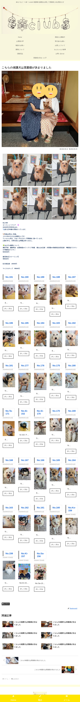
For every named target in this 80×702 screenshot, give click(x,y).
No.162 (25, 507)
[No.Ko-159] (71, 533)
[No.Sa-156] (40, 578)
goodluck (6, 604)
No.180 (72, 365)
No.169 (72, 411)
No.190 (25, 277)
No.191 (9, 277)
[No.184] (40, 345)
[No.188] (56, 303)
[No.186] (9, 345)
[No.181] (9, 386)
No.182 (72, 323)
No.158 (9, 553)
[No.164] (71, 483)
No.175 (56, 365)
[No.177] (24, 391)
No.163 (9, 507)
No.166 (40, 460)
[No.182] (71, 344)
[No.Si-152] (24, 430)
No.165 (56, 460)
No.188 (56, 277)
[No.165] (56, 480)
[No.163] (9, 526)
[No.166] (40, 488)
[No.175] (56, 384)
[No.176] (40, 388)
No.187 (72, 277)
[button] (74, 434)
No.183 (56, 323)
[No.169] (71, 440)
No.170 (56, 411)
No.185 (25, 323)
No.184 (40, 323)
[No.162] (24, 529)
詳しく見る (8, 308)
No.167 (25, 460)
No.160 (56, 507)
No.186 (9, 323)
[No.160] (56, 533)
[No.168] (9, 482)
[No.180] (71, 386)
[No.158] (9, 578)
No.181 (9, 365)
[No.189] (40, 298)
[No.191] (9, 297)
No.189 (40, 277)
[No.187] (71, 295)
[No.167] (24, 478)
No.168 (9, 460)
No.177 (25, 365)
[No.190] (24, 298)
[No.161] (40, 530)
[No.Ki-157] (24, 578)
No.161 (40, 507)
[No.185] (24, 342)
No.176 (40, 365)
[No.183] (56, 345)
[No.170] (56, 429)
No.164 (72, 460)
